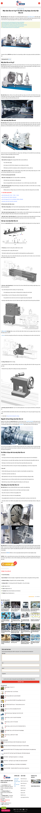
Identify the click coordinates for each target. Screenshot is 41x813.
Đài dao (3, 335)
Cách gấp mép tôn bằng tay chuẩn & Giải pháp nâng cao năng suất (15, 741)
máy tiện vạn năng (29, 421)
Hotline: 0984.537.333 (5, 810)
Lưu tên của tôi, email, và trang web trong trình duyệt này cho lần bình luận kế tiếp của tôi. (19, 679)
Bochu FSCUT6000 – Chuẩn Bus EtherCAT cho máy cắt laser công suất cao (16, 768)
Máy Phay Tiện (4, 201)
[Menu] (2, 3)
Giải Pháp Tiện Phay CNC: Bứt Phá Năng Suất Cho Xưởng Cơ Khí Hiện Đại (13, 22)
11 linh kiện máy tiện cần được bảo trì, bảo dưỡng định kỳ (10, 27)
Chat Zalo (3, 807)
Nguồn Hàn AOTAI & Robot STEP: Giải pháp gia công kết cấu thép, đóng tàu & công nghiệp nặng (20, 749)
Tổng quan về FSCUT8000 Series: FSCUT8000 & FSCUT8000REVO (15, 764)
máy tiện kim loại (31, 16)
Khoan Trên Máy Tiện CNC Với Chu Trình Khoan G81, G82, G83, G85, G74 (13, 23)
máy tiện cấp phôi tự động (14, 416)
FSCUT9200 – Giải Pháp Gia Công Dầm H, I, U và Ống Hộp (13, 756)
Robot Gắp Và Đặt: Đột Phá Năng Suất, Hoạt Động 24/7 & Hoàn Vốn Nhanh (16, 745)
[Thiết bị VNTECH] (20, 3)
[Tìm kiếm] (39, 3)
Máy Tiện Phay (4, 197)
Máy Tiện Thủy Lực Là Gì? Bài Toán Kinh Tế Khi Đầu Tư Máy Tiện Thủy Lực (13, 26)
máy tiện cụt (21, 424)
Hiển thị (9, 59)
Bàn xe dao (4, 331)
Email (3, 668)
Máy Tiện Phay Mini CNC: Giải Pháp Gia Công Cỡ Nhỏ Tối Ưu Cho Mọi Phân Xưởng (14, 24)
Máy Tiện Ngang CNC (6, 199)
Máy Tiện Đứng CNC (5, 195)
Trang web (4, 673)
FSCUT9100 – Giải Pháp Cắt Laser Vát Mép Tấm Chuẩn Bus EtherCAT (15, 760)
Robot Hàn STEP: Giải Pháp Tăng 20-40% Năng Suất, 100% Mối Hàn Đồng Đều (17, 753)
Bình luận (4, 653)
